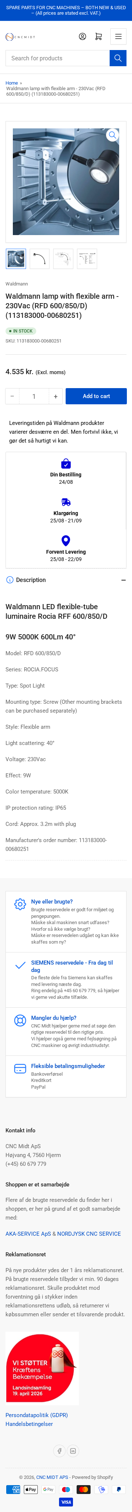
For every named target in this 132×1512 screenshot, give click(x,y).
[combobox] (66, 58)
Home (12, 83)
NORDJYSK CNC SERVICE (89, 1234)
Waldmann (17, 284)
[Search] (118, 58)
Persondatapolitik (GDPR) (37, 1415)
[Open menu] (118, 36)
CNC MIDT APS (52, 1477)
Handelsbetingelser (29, 1424)
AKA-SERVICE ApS (28, 1234)
